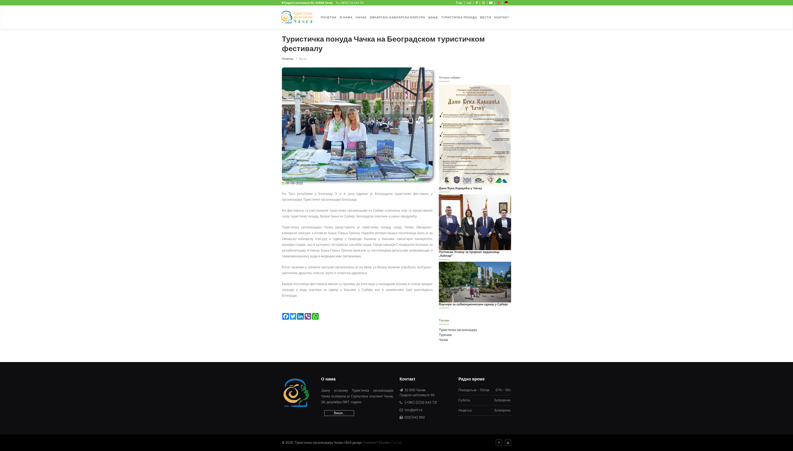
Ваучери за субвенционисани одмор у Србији (473, 304)
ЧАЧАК (361, 17)
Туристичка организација (458, 329)
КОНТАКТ (501, 17)
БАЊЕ (433, 17)
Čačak (382, 442)
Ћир (459, 2)
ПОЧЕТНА (328, 17)
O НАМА (346, 17)
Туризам (445, 334)
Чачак (443, 339)
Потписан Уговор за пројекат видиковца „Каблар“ (469, 254)
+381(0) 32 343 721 (350, 3)
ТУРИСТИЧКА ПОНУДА (459, 17)
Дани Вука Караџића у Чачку (460, 188)
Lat (469, 2)
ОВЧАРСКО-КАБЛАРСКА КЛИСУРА (397, 17)
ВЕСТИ (485, 17)
